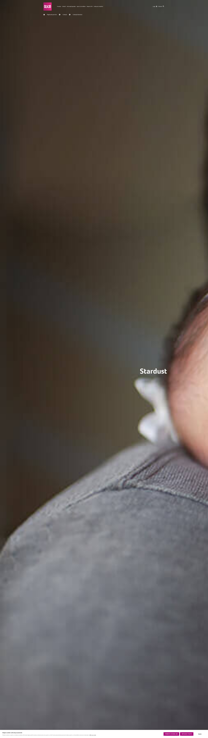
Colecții (64, 6)
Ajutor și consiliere (81, 6)
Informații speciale (71, 6)
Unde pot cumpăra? (98, 6)
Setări (200, 734)
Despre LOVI (90, 6)
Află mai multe (92, 735)
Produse (59, 6)
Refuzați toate (187, 734)
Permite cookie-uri (171, 734)
